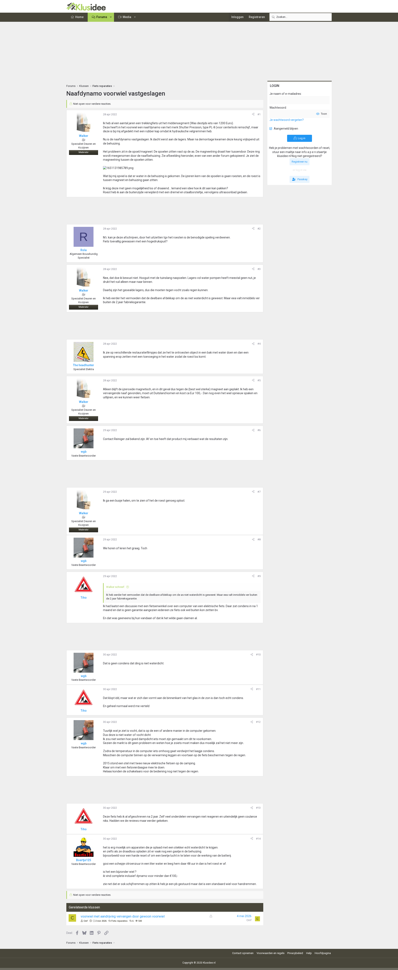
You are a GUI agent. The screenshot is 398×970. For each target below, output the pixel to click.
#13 (258, 807)
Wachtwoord (277, 107)
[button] (111, 17)
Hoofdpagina (323, 953)
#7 (259, 491)
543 (140, 921)
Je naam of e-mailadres (285, 93)
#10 (258, 654)
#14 (258, 838)
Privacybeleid (295, 953)
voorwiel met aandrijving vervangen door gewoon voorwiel (123, 916)
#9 (259, 576)
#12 (258, 721)
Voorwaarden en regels (270, 953)
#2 (259, 228)
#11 (258, 689)
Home (79, 17)
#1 (259, 114)
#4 (259, 343)
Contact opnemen (243, 953)
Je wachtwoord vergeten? (286, 120)
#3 (259, 269)
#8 (259, 539)
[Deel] (253, 114)
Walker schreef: (115, 586)
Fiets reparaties (119, 921)
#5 (259, 380)
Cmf (86, 921)
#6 (259, 430)
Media (127, 17)
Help (309, 953)
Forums (101, 17)
